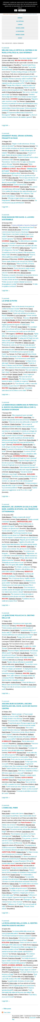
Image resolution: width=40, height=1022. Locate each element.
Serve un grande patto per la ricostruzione (21, 985)
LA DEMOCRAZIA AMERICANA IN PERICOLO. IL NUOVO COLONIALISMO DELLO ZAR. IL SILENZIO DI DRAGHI (20, 407)
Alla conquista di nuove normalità (22, 415)
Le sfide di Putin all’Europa (16, 311)
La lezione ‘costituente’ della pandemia (13, 963)
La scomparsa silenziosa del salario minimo (15, 849)
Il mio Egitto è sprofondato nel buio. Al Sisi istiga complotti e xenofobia (19, 657)
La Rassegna (20, 31)
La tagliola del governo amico (18, 888)
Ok (16, 10)
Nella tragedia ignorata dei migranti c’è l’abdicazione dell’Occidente (18, 324)
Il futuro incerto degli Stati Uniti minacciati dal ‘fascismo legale (20, 442)
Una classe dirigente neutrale (28, 58)
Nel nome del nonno (25, 377)
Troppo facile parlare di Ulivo (26, 780)
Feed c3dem (7, 1012)
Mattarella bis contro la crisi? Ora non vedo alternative (18, 345)
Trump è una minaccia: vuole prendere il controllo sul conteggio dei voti (19, 431)
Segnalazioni (20, 28)
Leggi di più (22, 10)
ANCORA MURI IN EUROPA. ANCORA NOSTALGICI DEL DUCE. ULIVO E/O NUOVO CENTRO (19, 706)
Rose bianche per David (26, 227)
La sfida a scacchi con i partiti (19, 890)
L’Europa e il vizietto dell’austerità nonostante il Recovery (19, 881)
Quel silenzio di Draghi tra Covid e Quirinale (23, 458)
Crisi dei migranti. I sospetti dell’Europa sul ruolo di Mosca (19, 537)
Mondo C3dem (20, 34)
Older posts (6, 1008)
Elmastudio (32, 1017)
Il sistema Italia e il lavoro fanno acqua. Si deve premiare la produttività (19, 108)
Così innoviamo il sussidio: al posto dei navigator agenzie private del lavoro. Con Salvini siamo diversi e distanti (19, 590)
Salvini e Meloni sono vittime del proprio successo (22, 768)
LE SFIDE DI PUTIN (9, 301)
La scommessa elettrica (9, 487)
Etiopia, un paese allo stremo (21, 517)
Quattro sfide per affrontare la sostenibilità (20, 662)
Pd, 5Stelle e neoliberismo (23, 567)
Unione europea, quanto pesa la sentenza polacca (17, 628)
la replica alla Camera (17, 813)
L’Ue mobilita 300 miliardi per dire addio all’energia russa (19, 191)
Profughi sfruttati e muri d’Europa (12, 718)
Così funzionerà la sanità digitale (25, 358)
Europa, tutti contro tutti (24, 637)
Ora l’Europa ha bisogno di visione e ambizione (16, 935)
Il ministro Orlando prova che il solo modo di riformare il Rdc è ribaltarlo (19, 585)
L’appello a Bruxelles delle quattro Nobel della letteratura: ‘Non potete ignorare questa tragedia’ (19, 544)
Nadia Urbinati (31, 354)
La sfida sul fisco (26, 836)
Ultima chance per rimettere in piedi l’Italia (14, 827)
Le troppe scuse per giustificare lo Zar (23, 175)
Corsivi (20, 24)
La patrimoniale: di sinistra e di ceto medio (20, 981)
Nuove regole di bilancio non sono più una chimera (17, 261)
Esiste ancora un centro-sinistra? (22, 967)
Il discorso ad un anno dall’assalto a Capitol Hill (23, 422)
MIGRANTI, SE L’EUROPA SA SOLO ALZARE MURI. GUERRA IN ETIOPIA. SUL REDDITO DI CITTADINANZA (20, 509)
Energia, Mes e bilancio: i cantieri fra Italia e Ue (21, 85)
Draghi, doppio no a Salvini (28, 969)
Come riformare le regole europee (24, 268)
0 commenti (5, 48)
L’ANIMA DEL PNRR (10, 808)
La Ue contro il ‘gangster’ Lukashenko (13, 531)
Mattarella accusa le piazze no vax (12, 562)
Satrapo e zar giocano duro (10, 528)
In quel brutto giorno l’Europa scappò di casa (22, 723)
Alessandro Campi (15, 356)
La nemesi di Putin (29, 451)
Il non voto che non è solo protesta (21, 759)
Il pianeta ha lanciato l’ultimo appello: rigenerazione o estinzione (18, 951)
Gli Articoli (20, 21)
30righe (20, 17)
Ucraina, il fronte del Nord (10, 279)
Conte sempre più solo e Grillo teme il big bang (20, 786)
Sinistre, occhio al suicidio (29, 789)
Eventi (20, 38)
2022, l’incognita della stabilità (14, 564)
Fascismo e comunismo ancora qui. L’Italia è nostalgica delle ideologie (20, 746)
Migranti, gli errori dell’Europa (29, 540)
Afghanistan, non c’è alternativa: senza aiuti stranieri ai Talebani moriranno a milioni (19, 556)
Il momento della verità (15, 721)
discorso (26, 318)
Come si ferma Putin (20, 184)
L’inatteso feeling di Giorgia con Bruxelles (23, 72)
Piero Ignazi (5, 356)
